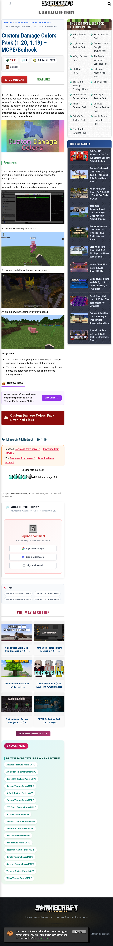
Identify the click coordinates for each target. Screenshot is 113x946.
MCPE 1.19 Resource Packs (19, 593)
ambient (14, 66)
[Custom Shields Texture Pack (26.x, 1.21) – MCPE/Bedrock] (16, 704)
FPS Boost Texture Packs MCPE (21, 807)
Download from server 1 (27, 449)
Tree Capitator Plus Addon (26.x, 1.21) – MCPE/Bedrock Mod (16, 685)
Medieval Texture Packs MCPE (20, 821)
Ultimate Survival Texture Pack (101, 107)
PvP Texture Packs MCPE (18, 835)
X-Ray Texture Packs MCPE (19, 878)
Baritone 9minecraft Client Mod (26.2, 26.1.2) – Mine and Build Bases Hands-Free (99, 175)
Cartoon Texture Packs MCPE (20, 786)
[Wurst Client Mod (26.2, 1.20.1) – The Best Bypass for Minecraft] (79, 301)
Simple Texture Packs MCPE (19, 857)
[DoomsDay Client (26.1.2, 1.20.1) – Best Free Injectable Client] (79, 335)
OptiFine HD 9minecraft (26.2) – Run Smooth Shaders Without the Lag (100, 156)
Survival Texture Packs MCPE (20, 864)
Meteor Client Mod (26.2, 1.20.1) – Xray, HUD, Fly (98, 268)
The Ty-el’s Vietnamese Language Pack (101, 60)
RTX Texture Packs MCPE (18, 843)
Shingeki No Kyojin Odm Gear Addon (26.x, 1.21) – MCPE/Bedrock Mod (17, 649)
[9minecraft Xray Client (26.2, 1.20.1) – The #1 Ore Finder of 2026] (79, 193)
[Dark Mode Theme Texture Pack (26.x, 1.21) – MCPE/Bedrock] (49, 632)
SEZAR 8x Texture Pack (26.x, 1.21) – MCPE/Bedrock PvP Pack (49, 721)
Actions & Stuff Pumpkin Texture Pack (101, 47)
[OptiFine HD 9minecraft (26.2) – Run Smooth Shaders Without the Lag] (79, 156)
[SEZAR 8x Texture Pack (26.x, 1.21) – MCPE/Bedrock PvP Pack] (49, 704)
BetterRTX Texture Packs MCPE (21, 779)
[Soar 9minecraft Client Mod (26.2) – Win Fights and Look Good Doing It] (79, 251)
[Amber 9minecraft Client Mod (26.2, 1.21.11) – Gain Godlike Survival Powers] (79, 233)
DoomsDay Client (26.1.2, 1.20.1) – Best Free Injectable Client (99, 335)
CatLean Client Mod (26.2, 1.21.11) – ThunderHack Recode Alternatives (99, 318)
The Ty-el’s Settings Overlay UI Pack (80, 85)
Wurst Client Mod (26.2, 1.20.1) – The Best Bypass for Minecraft (99, 301)
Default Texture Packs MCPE (19, 793)
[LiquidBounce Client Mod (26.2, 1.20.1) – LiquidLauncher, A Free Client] (79, 284)
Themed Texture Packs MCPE (20, 871)
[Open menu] (3, 4)
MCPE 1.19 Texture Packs (48, 593)
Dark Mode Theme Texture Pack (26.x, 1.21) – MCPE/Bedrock (49, 649)
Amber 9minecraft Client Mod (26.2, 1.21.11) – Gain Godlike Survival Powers (98, 233)
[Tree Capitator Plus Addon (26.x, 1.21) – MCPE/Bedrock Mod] (16, 668)
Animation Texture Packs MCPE (21, 772)
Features (43, 79)
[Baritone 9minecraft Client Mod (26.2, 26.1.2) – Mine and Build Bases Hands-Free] (79, 175)
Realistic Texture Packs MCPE (20, 850)
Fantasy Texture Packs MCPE (20, 800)
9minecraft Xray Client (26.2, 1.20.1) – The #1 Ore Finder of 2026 (99, 193)
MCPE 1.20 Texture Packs (48, 599)
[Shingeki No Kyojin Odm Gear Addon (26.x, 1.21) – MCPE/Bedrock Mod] (16, 632)
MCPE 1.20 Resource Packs (19, 599)
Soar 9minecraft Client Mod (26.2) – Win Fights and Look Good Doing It (99, 251)
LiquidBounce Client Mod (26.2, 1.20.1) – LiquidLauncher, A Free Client (99, 284)
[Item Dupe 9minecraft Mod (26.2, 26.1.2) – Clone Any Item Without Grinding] (79, 212)
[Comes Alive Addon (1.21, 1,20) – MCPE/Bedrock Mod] (49, 668)
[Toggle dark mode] (10, 4)
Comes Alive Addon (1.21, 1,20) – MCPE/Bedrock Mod (49, 685)
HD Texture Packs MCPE (17, 814)
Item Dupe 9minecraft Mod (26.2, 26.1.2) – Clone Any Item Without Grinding (97, 213)
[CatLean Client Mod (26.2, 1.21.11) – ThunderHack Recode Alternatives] (79, 318)
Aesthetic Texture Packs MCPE (20, 765)
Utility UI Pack (100, 81)
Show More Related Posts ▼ (33, 733)
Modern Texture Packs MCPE (19, 828)
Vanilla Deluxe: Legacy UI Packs (101, 120)
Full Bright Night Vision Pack (99, 73)
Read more (43, 938)
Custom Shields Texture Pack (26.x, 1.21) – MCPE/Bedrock (17, 721)
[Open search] (109, 4)
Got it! (78, 932)
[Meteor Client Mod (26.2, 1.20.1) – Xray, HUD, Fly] (79, 267)
